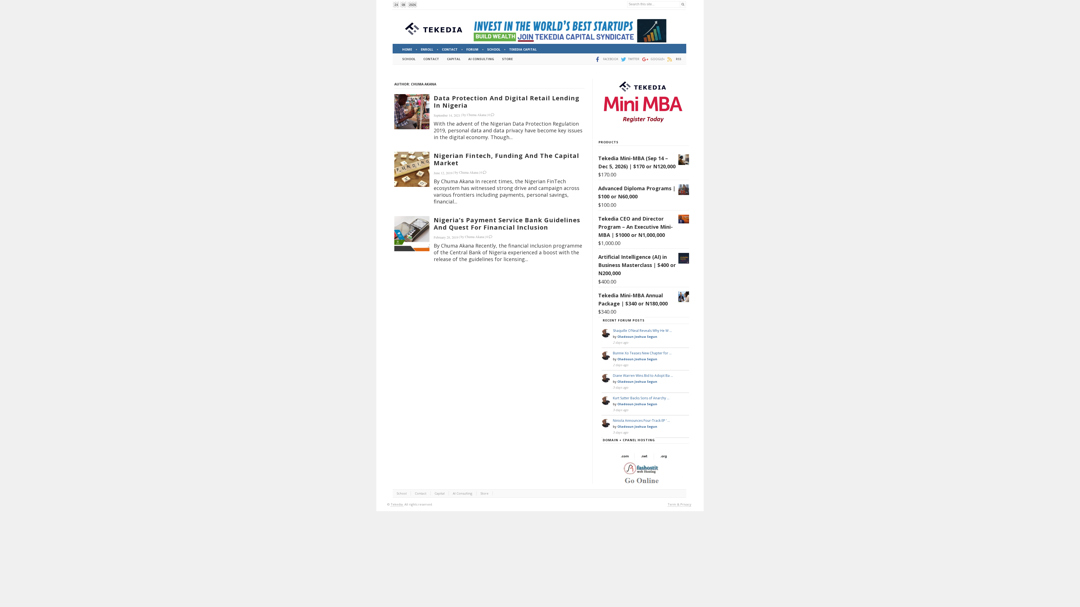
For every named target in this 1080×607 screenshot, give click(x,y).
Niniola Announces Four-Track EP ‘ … (641, 420)
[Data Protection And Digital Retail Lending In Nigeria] (411, 111)
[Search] (683, 4)
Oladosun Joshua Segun (637, 336)
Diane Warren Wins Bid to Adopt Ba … (643, 375)
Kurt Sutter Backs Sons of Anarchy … (641, 398)
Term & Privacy (679, 504)
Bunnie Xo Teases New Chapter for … (642, 353)
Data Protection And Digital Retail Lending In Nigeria (506, 101)
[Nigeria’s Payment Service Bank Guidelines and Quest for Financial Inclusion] (411, 233)
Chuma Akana (476, 114)
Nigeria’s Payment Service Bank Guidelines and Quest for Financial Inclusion (507, 223)
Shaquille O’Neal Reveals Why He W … (642, 330)
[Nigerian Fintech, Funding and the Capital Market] (411, 169)
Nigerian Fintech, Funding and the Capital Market (506, 159)
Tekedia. (397, 504)
